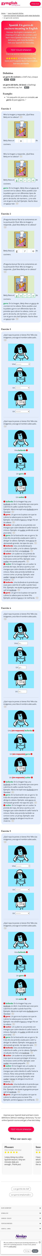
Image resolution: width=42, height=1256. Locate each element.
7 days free (21, 646)
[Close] (38, 602)
